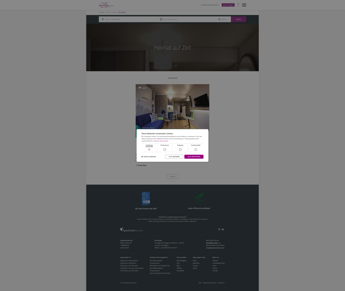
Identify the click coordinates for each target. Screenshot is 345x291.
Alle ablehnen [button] (174, 156)
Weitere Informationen (161, 141)
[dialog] (172, 145)
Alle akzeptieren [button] (194, 156)
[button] (149, 157)
